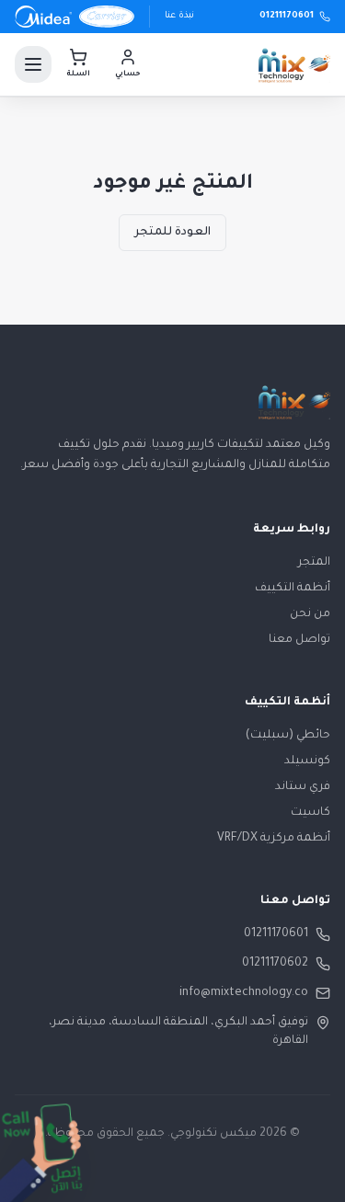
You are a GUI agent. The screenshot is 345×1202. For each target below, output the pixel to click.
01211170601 (276, 934)
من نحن (310, 614)
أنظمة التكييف (292, 588)
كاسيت (310, 813)
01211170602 (275, 963)
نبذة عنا (179, 16)
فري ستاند (302, 787)
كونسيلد (307, 761)
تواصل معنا (299, 640)
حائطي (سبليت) (288, 735)
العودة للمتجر (172, 232)
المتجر (314, 562)
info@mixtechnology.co (243, 993)
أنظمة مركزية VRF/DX (273, 838)
